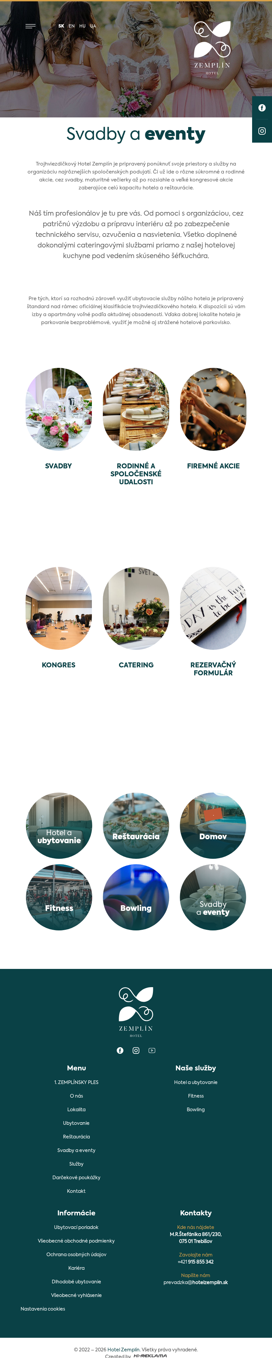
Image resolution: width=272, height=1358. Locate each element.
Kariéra (76, 1268)
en (72, 26)
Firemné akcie (213, 466)
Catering (136, 665)
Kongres (58, 665)
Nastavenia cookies (43, 1309)
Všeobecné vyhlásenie (76, 1295)
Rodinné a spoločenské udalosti (136, 474)
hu (82, 26)
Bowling (196, 1110)
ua (93, 26)
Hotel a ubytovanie (196, 1082)
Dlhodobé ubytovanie (76, 1282)
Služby (76, 1164)
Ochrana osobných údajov (76, 1255)
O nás (76, 1096)
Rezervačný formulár (213, 669)
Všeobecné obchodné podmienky (76, 1241)
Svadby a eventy (76, 1150)
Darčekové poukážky (76, 1178)
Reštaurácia (76, 1137)
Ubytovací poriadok (76, 1227)
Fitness (196, 1096)
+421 (196, 1262)
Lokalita (76, 1110)
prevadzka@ (196, 1282)
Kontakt (76, 1191)
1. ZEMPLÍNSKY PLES (76, 1082)
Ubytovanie (76, 1123)
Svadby (58, 466)
